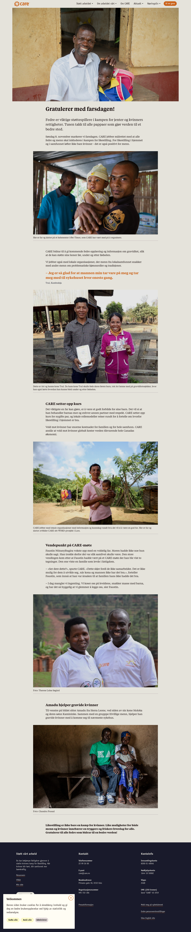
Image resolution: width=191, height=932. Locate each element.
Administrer (41, 920)
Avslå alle (27, 920)
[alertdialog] (95, 466)
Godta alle (13, 920)
